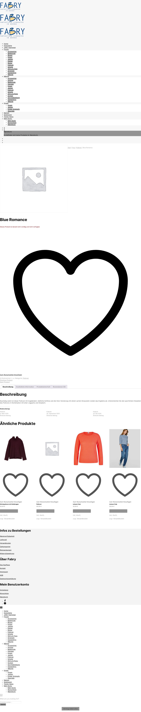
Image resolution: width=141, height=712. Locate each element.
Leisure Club (77, 504)
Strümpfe (11, 71)
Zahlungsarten (5, 547)
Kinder (6, 103)
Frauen (6, 49)
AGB (1, 575)
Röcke (10, 63)
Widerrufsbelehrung (7, 553)
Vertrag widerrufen (70, 709)
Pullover (11, 65)
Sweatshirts (12, 72)
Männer (6, 76)
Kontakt (3, 568)
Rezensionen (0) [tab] (59, 387)
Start (69, 148)
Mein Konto (8, 119)
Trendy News (8, 117)
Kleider (10, 61)
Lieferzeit (3, 540)
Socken (10, 96)
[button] (4, 128)
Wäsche (10, 74)
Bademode (11, 53)
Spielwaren (8, 115)
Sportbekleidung (14, 97)
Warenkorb (12, 124)
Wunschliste (12, 122)
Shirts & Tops (12, 69)
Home (6, 44)
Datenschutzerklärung (8, 579)
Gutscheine (8, 46)
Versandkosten (9, 519)
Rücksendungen (5, 550)
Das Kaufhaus (5, 565)
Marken (6, 113)
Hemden (11, 84)
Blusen (10, 55)
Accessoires (12, 51)
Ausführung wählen (9, 511)
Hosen (10, 57)
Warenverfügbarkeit (7, 536)
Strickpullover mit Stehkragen (9, 504)
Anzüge (10, 80)
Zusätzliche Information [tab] (25, 387)
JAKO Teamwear (10, 48)
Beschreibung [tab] (8, 387)
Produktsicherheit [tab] (43, 387)
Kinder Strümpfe (14, 109)
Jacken (10, 59)
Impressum (4, 572)
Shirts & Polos (13, 94)
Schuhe (10, 67)
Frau (73, 148)
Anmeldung (4, 590)
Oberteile (11, 111)
